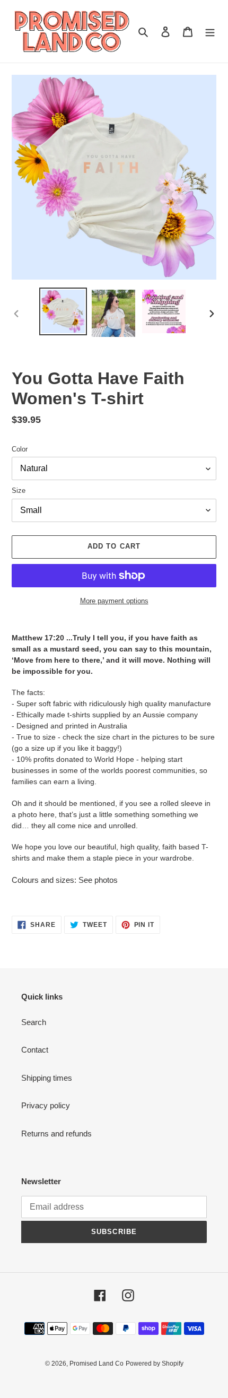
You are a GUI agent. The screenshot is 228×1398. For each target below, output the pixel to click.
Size (18, 490)
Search (33, 1022)
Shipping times (46, 1077)
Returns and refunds (56, 1133)
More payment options (114, 601)
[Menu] (210, 31)
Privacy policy (45, 1105)
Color (20, 449)
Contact (34, 1049)
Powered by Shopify (154, 1363)
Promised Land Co (96, 1363)
